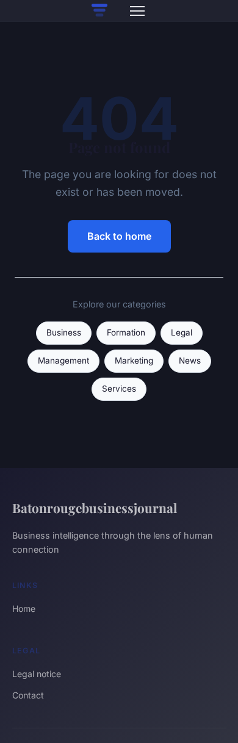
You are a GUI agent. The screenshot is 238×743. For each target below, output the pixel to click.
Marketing (134, 360)
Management (63, 360)
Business (63, 332)
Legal (181, 332)
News (190, 360)
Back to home (119, 236)
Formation (126, 332)
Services (119, 388)
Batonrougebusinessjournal (94, 507)
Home (23, 608)
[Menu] (137, 11)
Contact (28, 695)
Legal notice (36, 674)
